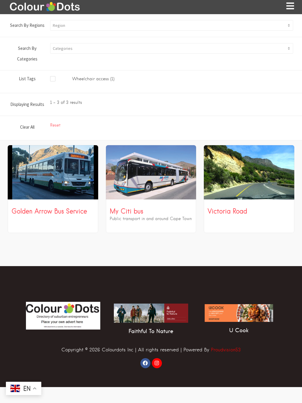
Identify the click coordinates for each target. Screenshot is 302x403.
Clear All (27, 127)
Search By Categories (27, 53)
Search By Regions (27, 25)
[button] (171, 25)
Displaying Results (27, 104)
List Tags (27, 78)
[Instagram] (157, 363)
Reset (55, 125)
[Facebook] (145, 363)
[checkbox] (90, 79)
